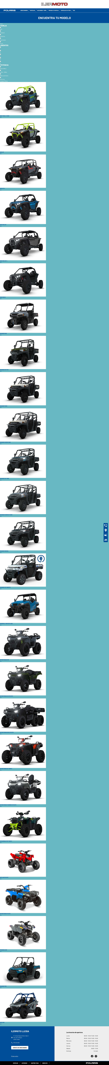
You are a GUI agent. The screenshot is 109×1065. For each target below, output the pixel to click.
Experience (24, 1063)
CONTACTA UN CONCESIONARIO (20, 1047)
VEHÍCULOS (15, 1063)
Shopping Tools (35, 1063)
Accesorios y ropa (41, 10)
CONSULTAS (45, 1063)
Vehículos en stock (66, 10)
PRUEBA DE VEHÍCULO (54, 10)
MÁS (74, 10)
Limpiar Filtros (4, 81)
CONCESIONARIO (24, 10)
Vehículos (32, 10)
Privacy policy (14, 1056)
